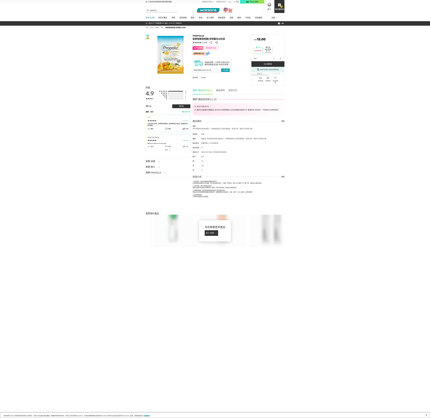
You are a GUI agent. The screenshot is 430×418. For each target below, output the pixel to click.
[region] (215, 415)
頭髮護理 (221, 18)
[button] (279, 6)
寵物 (239, 18)
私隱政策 (146, 416)
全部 (147, 112)
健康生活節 (150, 18)
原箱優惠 (258, 18)
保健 (173, 18)
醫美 (192, 18)
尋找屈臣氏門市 (221, 2)
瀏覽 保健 (151, 161)
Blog (230, 2)
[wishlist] (211, 42)
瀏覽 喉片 (151, 167)
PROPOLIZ (198, 35)
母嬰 (231, 18)
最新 (151, 112)
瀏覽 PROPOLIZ (154, 173)
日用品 (248, 18)
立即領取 (225, 70)
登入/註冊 (210, 233)
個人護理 (210, 18)
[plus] (280, 58)
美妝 (200, 18)
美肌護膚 (183, 18)
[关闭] (426, 415)
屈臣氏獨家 (162, 18)
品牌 (273, 18)
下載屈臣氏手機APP (208, 2)
